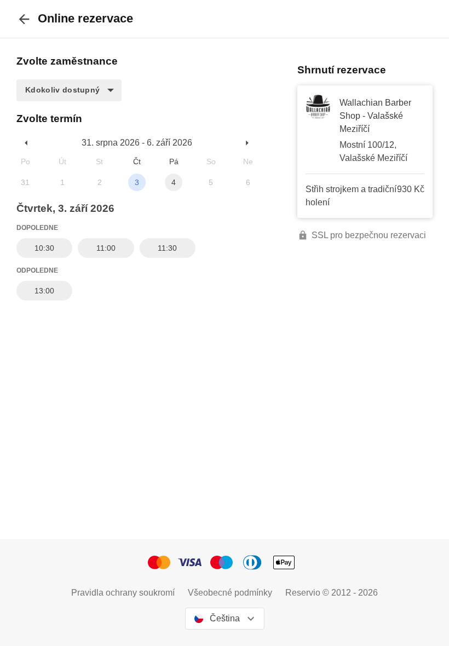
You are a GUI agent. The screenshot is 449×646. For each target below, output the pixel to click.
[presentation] (24, 19)
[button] (69, 90)
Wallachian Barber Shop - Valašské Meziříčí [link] (375, 116)
